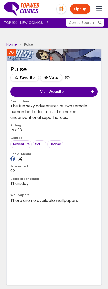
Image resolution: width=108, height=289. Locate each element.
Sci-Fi (39, 144)
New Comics (31, 22)
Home (11, 44)
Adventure (21, 144)
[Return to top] (22, 8)
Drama (55, 144)
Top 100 (11, 22)
